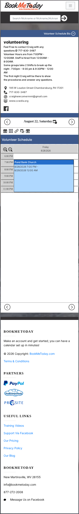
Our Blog (9, 455)
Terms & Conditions (16, 361)
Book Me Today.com (42, 353)
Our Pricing (11, 440)
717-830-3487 (18, 92)
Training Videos (14, 425)
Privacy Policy (13, 448)
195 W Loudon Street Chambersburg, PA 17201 (36, 87)
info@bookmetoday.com (20, 484)
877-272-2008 (13, 492)
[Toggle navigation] (70, 5)
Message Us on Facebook (27, 499)
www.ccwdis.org (18, 100)
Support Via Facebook (18, 433)
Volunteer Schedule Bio (58, 33)
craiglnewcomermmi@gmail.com (28, 96)
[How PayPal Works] (14, 383)
